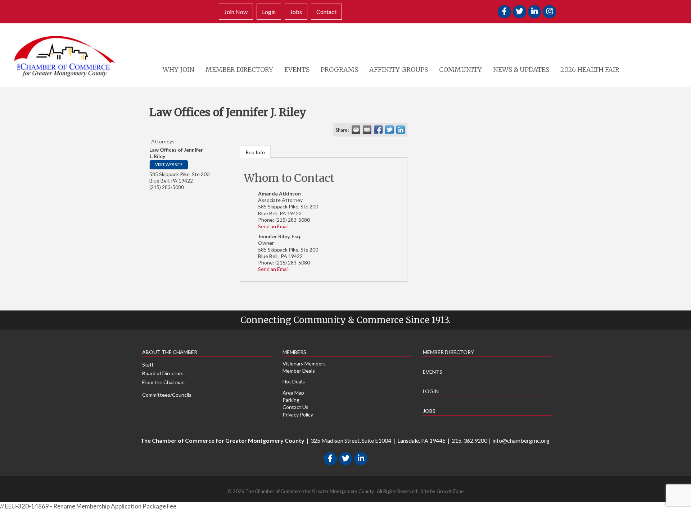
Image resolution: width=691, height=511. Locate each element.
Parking (291, 400)
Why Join (178, 69)
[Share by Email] (367, 129)
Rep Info (255, 152)
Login (269, 11)
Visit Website (168, 164)
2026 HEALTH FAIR (589, 69)
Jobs (296, 11)
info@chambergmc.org (521, 440)
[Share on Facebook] (378, 129)
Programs (339, 69)
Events (297, 69)
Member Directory (239, 69)
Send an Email (273, 226)
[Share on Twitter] (389, 129)
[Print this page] (356, 129)
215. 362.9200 (469, 440)
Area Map (293, 393)
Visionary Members (304, 363)
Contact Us (295, 407)
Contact (326, 11)
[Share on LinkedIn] (400, 129)
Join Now (236, 11)
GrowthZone (450, 491)
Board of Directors (163, 373)
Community (460, 69)
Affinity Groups (398, 69)
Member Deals (299, 371)
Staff (147, 365)
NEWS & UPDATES (521, 69)
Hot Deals (294, 381)
